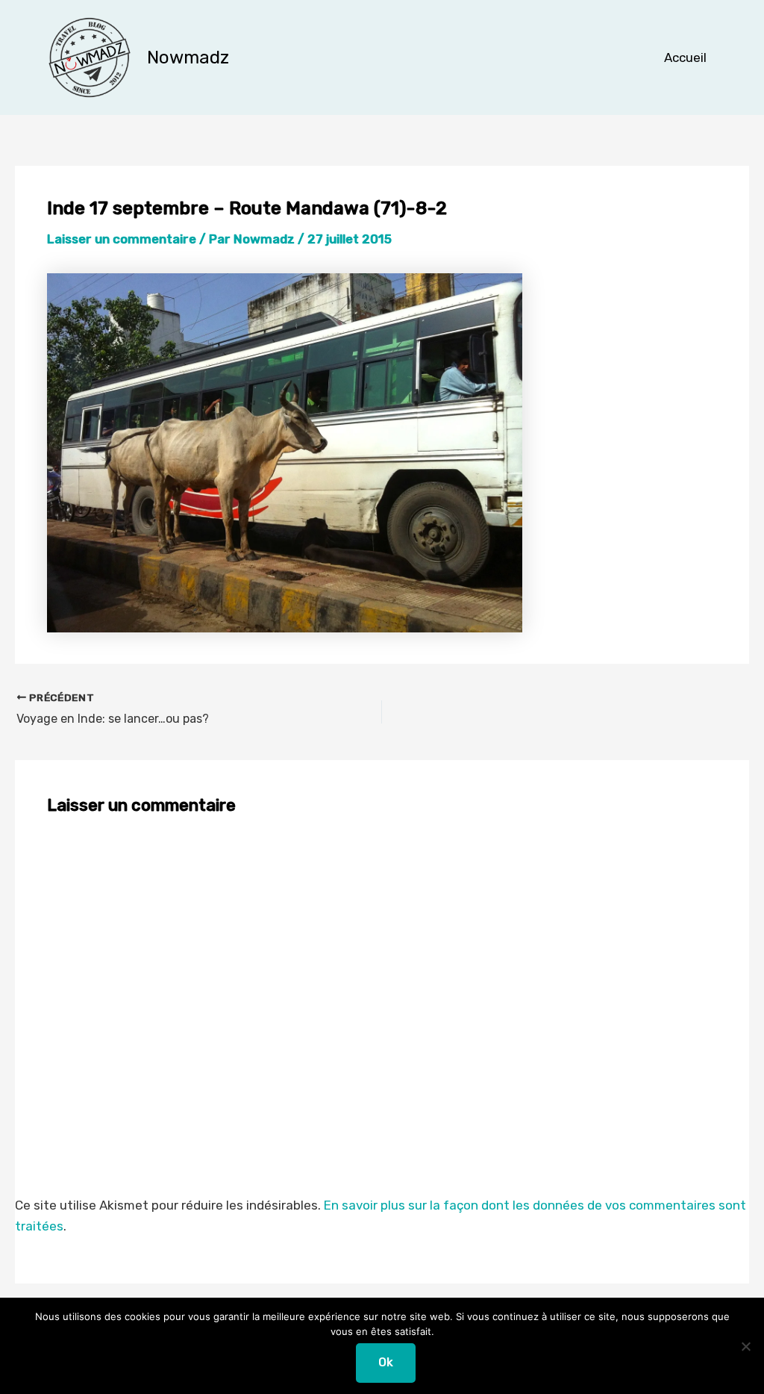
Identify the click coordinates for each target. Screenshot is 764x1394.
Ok (385, 1362)
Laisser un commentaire (121, 238)
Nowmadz (188, 57)
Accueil (685, 57)
